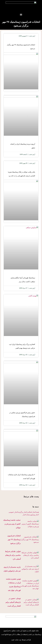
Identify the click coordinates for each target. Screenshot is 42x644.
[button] (21, 14)
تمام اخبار (26, 515)
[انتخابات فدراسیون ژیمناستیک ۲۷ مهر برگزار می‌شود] (30, 539)
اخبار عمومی (13, 512)
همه (37, 512)
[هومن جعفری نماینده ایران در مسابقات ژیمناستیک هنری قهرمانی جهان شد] (30, 584)
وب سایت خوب (16, 640)
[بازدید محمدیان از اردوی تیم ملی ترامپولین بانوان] (30, 569)
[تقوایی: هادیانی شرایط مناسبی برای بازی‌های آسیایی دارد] (30, 555)
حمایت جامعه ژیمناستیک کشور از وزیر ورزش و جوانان (12, 524)
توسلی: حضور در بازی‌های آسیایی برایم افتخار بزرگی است (13, 602)
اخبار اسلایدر (31, 512)
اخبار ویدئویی (34, 515)
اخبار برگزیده (22, 512)
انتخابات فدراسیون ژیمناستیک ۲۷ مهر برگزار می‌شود (14, 539)
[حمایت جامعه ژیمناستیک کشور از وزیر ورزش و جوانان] (30, 524)
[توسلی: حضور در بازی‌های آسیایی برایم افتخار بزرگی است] (30, 602)
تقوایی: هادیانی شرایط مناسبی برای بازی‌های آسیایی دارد (13, 555)
